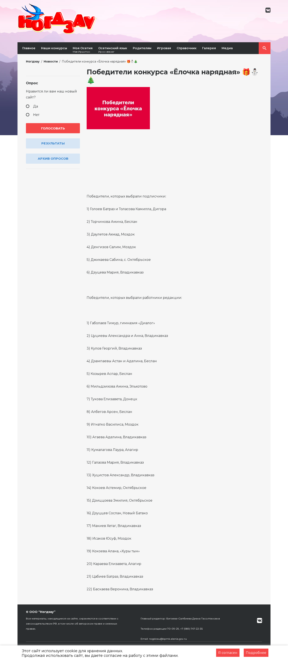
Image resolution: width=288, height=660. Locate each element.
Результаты (53, 143)
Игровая (164, 48)
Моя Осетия (83, 49)
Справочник (186, 48)
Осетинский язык (112, 49)
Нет (36, 115)
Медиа (227, 48)
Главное (28, 48)
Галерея (209, 48)
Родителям (142, 48)
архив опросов (53, 158)
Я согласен (227, 653)
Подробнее (256, 653)
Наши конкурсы (54, 48)
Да (35, 106)
